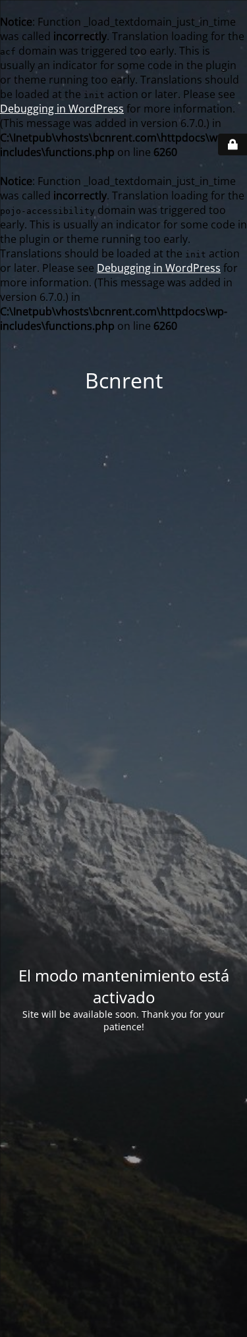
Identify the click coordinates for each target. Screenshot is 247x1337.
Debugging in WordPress (62, 108)
